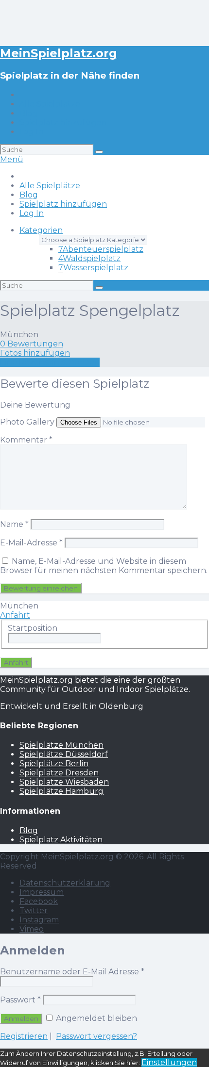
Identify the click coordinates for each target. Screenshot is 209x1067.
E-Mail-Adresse (31, 542)
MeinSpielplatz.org (58, 53)
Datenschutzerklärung (64, 882)
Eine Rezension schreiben (50, 362)
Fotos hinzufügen (35, 353)
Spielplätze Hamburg (61, 791)
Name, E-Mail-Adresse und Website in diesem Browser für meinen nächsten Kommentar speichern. (104, 566)
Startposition (32, 628)
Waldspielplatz (89, 258)
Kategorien (41, 230)
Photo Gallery (27, 422)
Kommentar (26, 439)
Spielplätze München (61, 745)
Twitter (33, 910)
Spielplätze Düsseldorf (63, 754)
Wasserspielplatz (93, 267)
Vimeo (31, 929)
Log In (31, 131)
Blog (28, 113)
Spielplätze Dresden (59, 772)
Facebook (38, 901)
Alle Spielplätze (49, 104)
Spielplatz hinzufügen (63, 122)
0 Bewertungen (31, 343)
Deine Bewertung (35, 405)
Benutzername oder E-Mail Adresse (72, 971)
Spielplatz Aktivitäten (61, 839)
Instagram (39, 919)
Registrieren (24, 1036)
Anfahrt (15, 615)
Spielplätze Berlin (53, 763)
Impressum (41, 892)
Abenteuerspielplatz (100, 249)
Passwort (20, 999)
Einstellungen (169, 1062)
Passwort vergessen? (96, 1036)
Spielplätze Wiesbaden (64, 782)
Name (14, 524)
